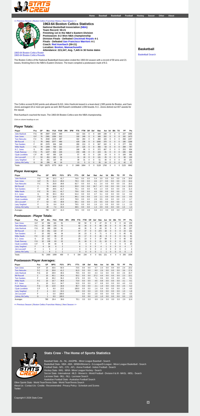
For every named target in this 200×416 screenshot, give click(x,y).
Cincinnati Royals (83, 38)
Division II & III (112, 373)
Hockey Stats (50, 370)
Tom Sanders (20, 144)
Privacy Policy (70, 385)
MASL (123, 373)
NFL (61, 367)
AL (61, 361)
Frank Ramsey (21, 152)
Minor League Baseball (90, 361)
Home (92, 15)
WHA (67, 370)
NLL (68, 376)
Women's (82, 373)
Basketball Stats (52, 364)
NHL (61, 370)
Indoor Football (100, 367)
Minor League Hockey (82, 370)
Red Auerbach (60, 44)
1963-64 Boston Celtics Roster (29, 53)
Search (106, 361)
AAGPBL (73, 361)
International (64, 373)
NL (65, 361)
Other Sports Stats (23, 382)
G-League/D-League (102, 364)
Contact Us (30, 385)
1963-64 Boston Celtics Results (29, 55)
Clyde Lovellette (21, 155)
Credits (41, 385)
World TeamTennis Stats (45, 382)
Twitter (17, 388)
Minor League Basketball (125, 364)
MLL (62, 376)
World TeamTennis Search (71, 382)
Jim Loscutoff (20, 157)
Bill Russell (19, 142)
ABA (70, 364)
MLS (74, 373)
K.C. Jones (19, 149)
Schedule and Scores (88, 385)
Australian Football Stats (56, 379)
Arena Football (83, 367)
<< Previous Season (23, 21)
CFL (67, 367)
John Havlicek (20, 134)
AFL (73, 367)
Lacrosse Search (80, 376)
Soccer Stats (50, 373)
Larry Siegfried (20, 160)
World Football (96, 373)
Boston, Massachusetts (68, 47)
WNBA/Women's (82, 364)
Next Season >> (69, 21)
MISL (130, 373)
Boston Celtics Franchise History (47, 21)
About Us (18, 385)
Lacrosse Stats (51, 376)
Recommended (53, 385)
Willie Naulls (20, 147)
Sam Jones (19, 136)
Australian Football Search (82, 379)
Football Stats (51, 367)
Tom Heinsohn (20, 139)
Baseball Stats (51, 361)
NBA (84, 27)
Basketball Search (147, 54)
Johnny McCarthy (22, 162)
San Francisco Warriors (76, 41)
